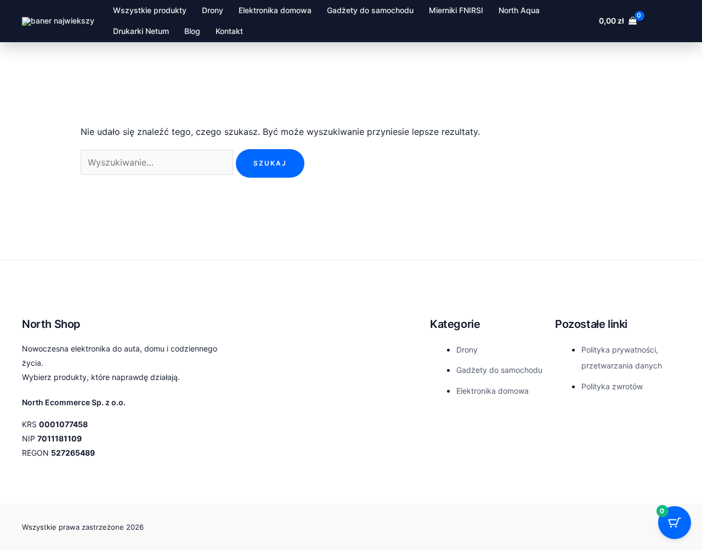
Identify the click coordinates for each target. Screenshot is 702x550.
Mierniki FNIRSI (456, 10)
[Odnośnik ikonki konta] (675, 21)
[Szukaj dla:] (158, 162)
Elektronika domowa (275, 10)
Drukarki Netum (141, 31)
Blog (192, 31)
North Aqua (519, 10)
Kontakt (229, 31)
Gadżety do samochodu (370, 10)
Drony (212, 10)
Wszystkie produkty (149, 10)
